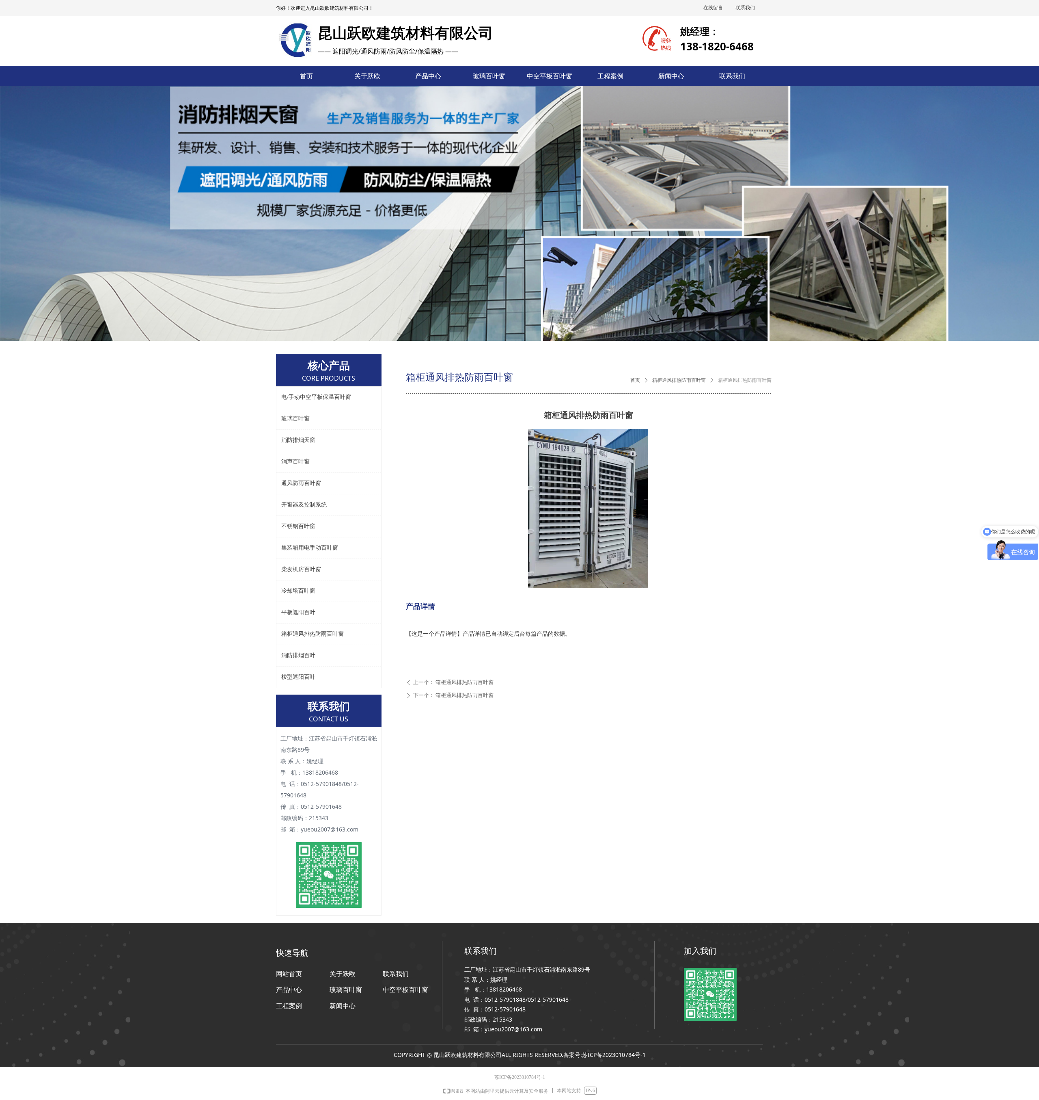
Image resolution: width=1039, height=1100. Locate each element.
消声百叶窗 (295, 462)
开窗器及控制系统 (304, 505)
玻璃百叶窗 (295, 419)
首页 (635, 380)
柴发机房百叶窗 (301, 569)
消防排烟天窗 (298, 440)
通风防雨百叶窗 (301, 483)
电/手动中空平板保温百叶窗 (316, 397)
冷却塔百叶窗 (298, 591)
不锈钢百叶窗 (298, 526)
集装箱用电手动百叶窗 (309, 548)
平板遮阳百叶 (298, 612)
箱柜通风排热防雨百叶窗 (679, 380)
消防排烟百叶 (298, 655)
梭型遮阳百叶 (298, 677)
